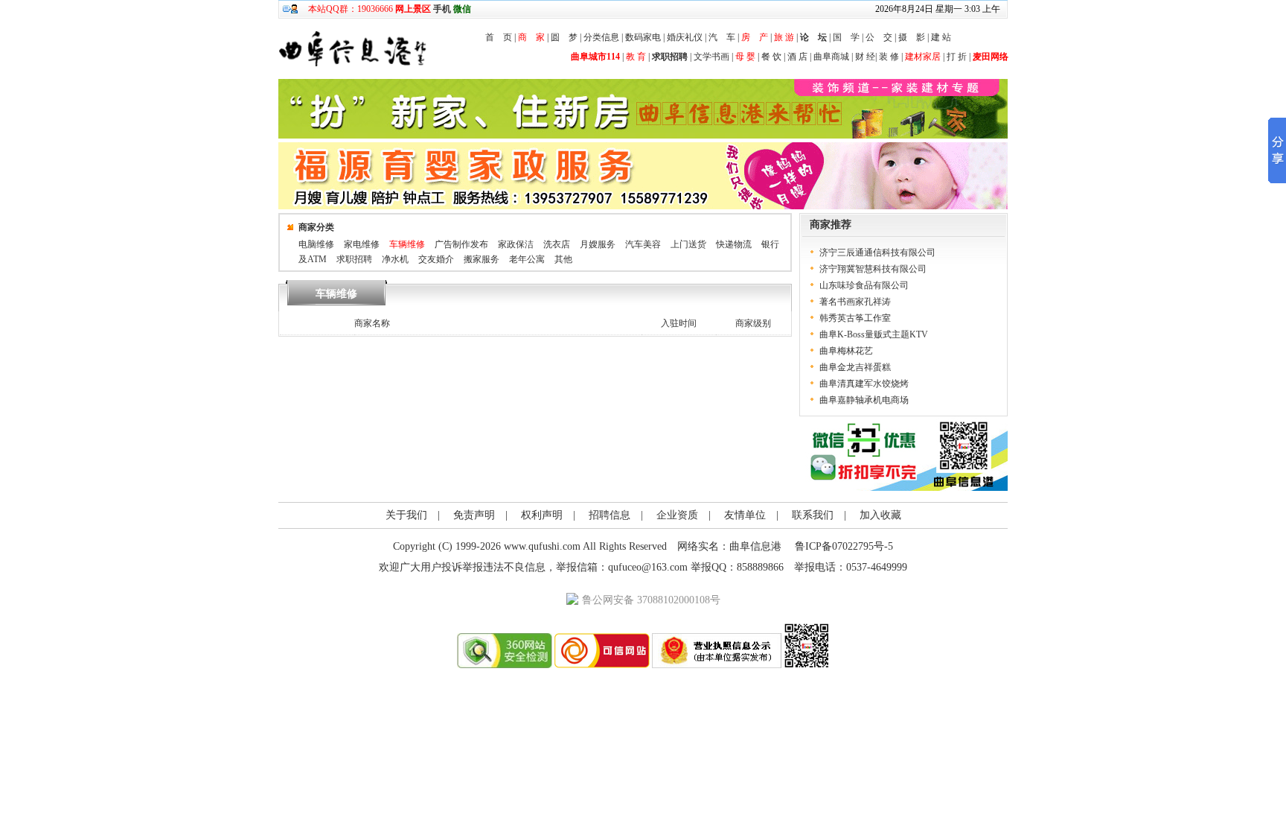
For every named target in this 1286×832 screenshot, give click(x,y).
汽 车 (721, 37)
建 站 (941, 37)
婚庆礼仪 (685, 37)
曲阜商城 (831, 56)
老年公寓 (527, 259)
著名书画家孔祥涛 (855, 301)
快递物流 (734, 244)
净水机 (395, 259)
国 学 (846, 37)
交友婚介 (436, 259)
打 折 (957, 56)
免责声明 (474, 515)
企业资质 (677, 515)
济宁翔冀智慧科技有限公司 (873, 269)
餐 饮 (771, 56)
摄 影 (911, 37)
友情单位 (745, 515)
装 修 (889, 56)
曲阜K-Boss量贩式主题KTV (873, 334)
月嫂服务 (597, 244)
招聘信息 (609, 515)
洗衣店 (556, 244)
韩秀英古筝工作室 (855, 318)
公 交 (879, 37)
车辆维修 (407, 244)
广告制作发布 (461, 244)
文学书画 (711, 56)
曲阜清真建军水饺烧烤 (864, 383)
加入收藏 (880, 515)
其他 (563, 259)
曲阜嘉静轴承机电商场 (864, 400)
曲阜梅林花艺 (846, 351)
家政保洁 (516, 244)
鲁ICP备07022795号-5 (844, 546)
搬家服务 (481, 259)
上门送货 (688, 244)
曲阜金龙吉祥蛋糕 (855, 367)
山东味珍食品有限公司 (864, 285)
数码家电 (643, 37)
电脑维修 (316, 244)
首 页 (498, 37)
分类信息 (601, 37)
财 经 (865, 56)
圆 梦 (564, 37)
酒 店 (797, 56)
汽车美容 (643, 244)
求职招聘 (354, 259)
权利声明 (542, 515)
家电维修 (362, 244)
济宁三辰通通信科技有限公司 (877, 252)
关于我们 (406, 515)
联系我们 (813, 515)
